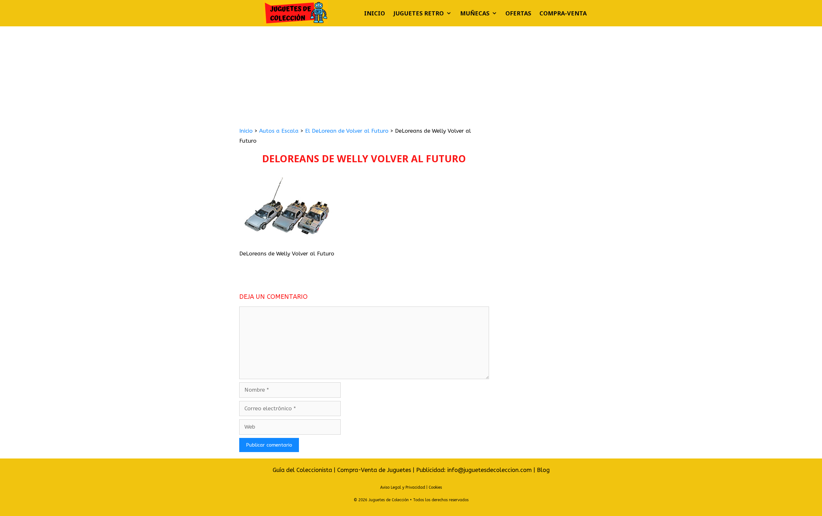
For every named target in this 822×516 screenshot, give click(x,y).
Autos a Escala (279, 131)
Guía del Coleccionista (302, 470)
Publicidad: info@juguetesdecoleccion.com (474, 470)
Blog (543, 470)
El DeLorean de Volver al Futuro (347, 131)
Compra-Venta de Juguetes (374, 470)
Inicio (374, 13)
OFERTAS (518, 13)
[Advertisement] (411, 75)
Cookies (435, 487)
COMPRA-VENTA (563, 13)
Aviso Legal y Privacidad (402, 487)
